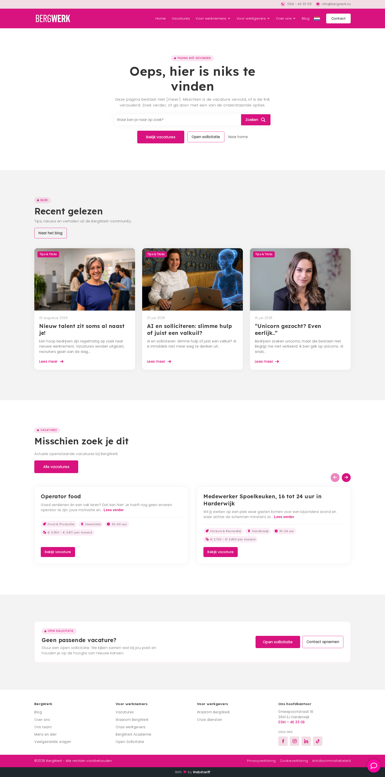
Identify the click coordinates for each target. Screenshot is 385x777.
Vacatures (181, 18)
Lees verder (114, 510)
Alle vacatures (56, 466)
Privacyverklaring (261, 761)
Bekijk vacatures (160, 137)
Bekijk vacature (58, 552)
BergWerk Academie (134, 734)
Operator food (61, 496)
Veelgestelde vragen (52, 741)
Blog (305, 18)
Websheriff (201, 772)
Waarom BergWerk (132, 719)
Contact (338, 18)
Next (346, 477)
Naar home (238, 136)
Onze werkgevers (131, 727)
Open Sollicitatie (130, 741)
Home (161, 18)
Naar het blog (51, 233)
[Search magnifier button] (255, 119)
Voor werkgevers (251, 18)
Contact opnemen (323, 641)
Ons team (43, 727)
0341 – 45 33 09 (291, 722)
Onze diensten (209, 719)
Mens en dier (45, 734)
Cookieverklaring (294, 761)
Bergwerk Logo (52, 18)
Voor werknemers (211, 18)
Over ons (284, 18)
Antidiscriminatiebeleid (331, 761)
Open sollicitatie (206, 136)
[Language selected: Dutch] (317, 18)
